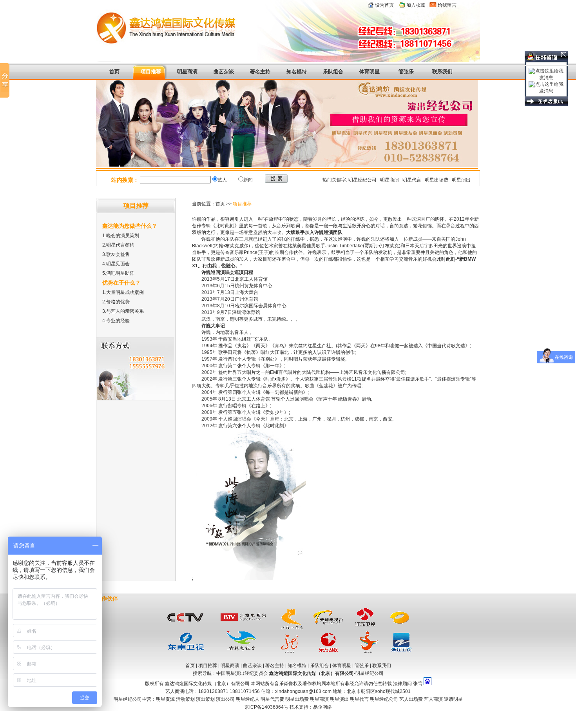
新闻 (248, 180)
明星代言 (411, 180)
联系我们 (442, 71)
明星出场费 (436, 180)
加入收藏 (415, 5)
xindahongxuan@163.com (303, 691)
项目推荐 (151, 71)
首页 (114, 71)
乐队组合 (333, 71)
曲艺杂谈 (224, 71)
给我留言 (447, 5)
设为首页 (384, 5)
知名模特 (297, 665)
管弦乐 (406, 71)
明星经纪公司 (362, 180)
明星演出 (461, 180)
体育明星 (369, 71)
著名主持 (260, 71)
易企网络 (322, 707)
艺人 (222, 180)
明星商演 (187, 71)
